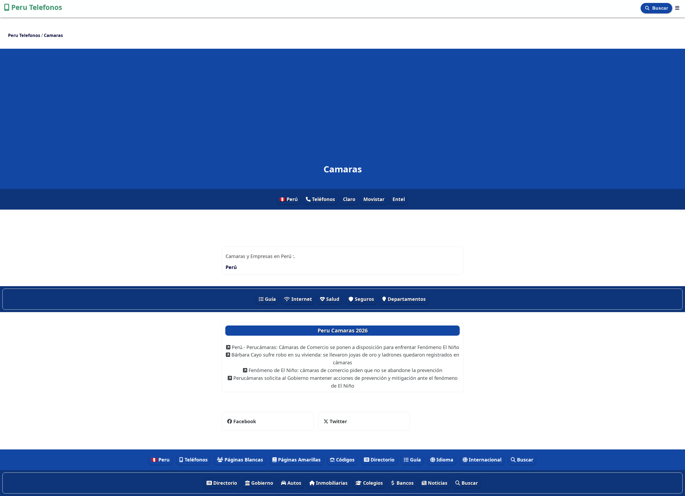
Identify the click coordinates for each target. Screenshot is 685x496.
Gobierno (261, 483)
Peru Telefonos (36, 7)
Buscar (660, 8)
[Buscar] (648, 8)
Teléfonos (323, 199)
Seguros (363, 299)
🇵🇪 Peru (160, 459)
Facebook (244, 421)
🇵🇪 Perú (288, 199)
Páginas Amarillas (299, 459)
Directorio (381, 459)
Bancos (404, 483)
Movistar (374, 199)
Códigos (345, 459)
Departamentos (406, 299)
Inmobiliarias (331, 483)
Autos (293, 483)
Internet (301, 299)
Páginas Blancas (243, 459)
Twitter (337, 421)
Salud (332, 299)
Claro (349, 199)
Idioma (444, 459)
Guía (270, 299)
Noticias (437, 483)
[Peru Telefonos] (677, 8)
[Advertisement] (342, 97)
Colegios (372, 483)
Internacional (484, 459)
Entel (399, 199)
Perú (231, 267)
